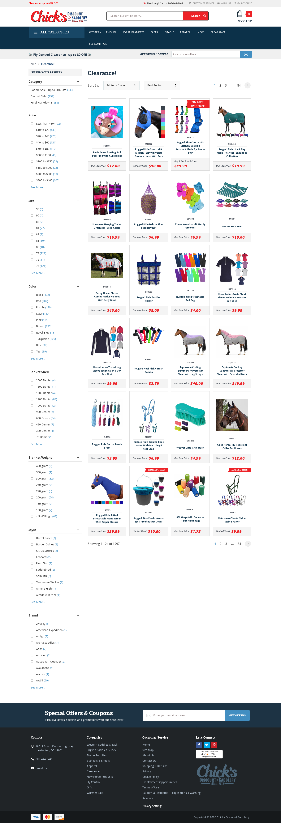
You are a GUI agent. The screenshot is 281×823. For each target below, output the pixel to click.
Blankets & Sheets (98, 760)
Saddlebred (45, 569)
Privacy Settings (152, 806)
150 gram (43, 503)
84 (239, 85)
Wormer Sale (95, 793)
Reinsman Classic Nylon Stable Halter (232, 520)
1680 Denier (45, 393)
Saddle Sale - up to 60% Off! (52, 90)
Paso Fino (43, 563)
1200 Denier (46, 399)
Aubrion (42, 655)
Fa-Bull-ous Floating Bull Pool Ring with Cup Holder (107, 154)
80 (40, 247)
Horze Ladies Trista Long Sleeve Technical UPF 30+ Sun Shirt (107, 371)
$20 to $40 (45, 136)
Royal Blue (45, 332)
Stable (169, 32)
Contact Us (149, 760)
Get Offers (237, 715)
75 (40, 266)
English (111, 32)
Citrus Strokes (46, 550)
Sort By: (93, 85)
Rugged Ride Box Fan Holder (149, 299)
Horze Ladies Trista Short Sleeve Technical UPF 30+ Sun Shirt (232, 297)
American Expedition (51, 630)
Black (42, 294)
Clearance (218, 32)
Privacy (146, 771)
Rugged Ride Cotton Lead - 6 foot (107, 446)
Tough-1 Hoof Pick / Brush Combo (148, 370)
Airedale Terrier (47, 595)
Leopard (42, 557)
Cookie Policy (150, 776)
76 (40, 259)
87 (39, 222)
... (232, 85)
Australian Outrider (50, 661)
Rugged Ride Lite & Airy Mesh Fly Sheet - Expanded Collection (232, 153)
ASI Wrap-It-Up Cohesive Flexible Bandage (190, 519)
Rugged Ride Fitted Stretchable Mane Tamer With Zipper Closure (107, 519)
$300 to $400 (47, 180)
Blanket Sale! (42, 96)
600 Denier (45, 418)
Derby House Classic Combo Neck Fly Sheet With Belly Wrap (107, 297)
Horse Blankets (133, 32)
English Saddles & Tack (101, 750)
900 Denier (44, 412)
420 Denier (44, 424)
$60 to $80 (45, 149)
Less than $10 (48, 123)
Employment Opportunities (159, 782)
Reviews (147, 798)
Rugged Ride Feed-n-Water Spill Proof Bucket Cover (148, 520)
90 (39, 215)
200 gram (44, 497)
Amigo (41, 636)
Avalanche (44, 668)
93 (39, 209)
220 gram (43, 491)
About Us (148, 755)
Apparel (185, 32)
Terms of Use (150, 787)
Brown (43, 326)
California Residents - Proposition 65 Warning (171, 793)
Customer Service (203, 3)
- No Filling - (46, 516)
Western (95, 32)
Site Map (148, 750)
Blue (41, 345)
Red (41, 301)
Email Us (41, 768)
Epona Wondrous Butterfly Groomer (190, 226)
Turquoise (45, 339)
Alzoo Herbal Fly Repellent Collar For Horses (232, 446)
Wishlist (225, 3)
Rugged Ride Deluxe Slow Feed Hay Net (148, 226)
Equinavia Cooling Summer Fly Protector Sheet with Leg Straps (190, 371)
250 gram (43, 485)
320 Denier (44, 431)
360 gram (43, 472)
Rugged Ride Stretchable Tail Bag (190, 298)
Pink (41, 320)
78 (40, 253)
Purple (43, 307)
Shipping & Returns (154, 766)
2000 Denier (45, 380)
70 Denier (43, 437)
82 (39, 234)
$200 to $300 (46, 174)
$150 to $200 (46, 167)
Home (32, 64)
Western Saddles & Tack (102, 744)
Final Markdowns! (45, 102)
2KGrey (42, 623)
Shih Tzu (43, 576)
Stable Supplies (97, 755)
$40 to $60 (45, 142)
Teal (41, 351)
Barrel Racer (45, 538)
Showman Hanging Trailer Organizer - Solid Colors (107, 226)
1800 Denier (45, 386)
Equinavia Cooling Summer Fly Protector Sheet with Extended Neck (232, 371)
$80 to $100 (45, 155)
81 (40, 240)
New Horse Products (100, 776)
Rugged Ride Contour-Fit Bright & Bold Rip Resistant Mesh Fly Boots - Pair (190, 147)
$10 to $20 (45, 130)
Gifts (154, 32)
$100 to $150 (46, 161)
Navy (42, 313)
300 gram (44, 478)
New (200, 32)
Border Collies (46, 544)
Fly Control (98, 43)
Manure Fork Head (232, 226)
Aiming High (45, 588)
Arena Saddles (46, 642)
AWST (42, 680)
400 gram (43, 466)
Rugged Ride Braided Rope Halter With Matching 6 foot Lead (149, 445)
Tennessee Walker (49, 582)
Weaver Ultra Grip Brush (190, 447)
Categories (54, 32)
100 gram (43, 510)
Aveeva (42, 674)
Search (199, 16)
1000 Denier (45, 405)
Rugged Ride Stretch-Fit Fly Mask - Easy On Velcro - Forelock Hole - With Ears (149, 153)
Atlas (40, 649)
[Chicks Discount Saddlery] (60, 15)
